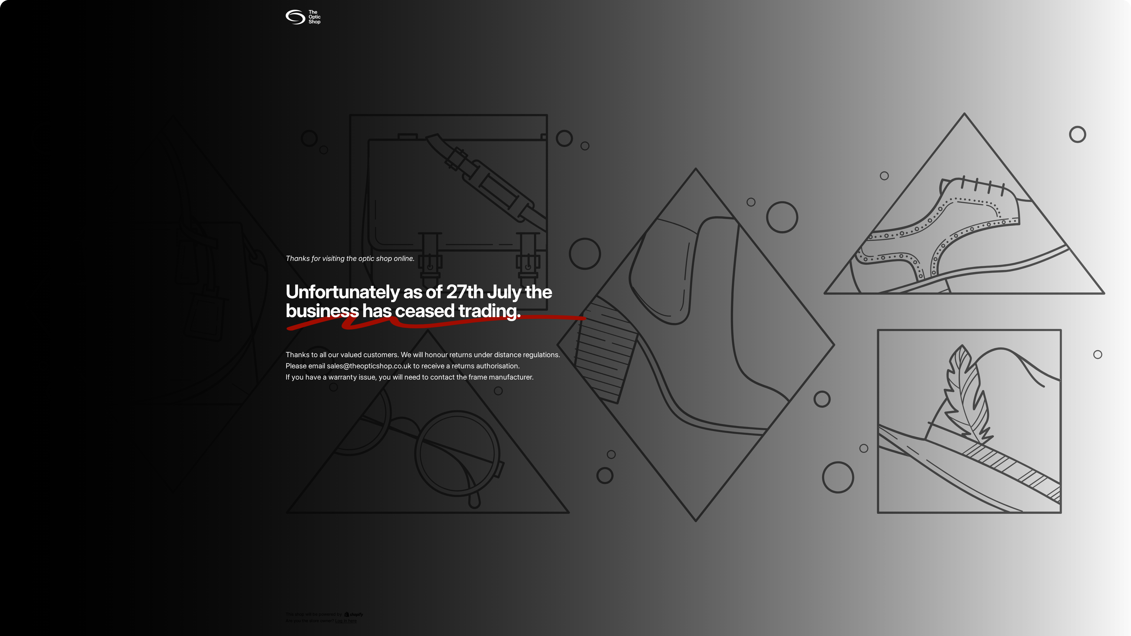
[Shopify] (353, 614)
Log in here (346, 620)
